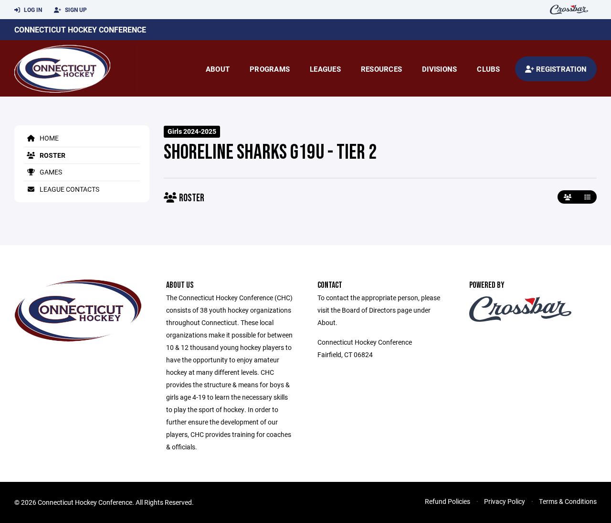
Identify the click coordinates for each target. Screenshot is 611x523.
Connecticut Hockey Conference (80, 29)
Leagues (325, 69)
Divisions (439, 69)
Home (48, 137)
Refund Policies (447, 501)
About (218, 69)
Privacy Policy (504, 501)
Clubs (488, 69)
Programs (270, 69)
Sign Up (75, 9)
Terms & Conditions (568, 501)
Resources (381, 69)
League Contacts (68, 189)
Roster (51, 155)
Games (50, 171)
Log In (32, 9)
